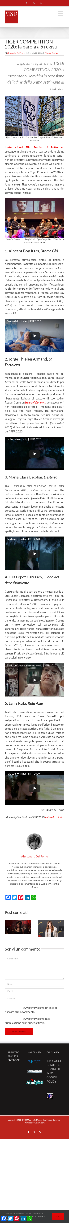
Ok (58, 1216)
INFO (50, 1073)
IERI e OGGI (54, 1061)
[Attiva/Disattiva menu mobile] (61, 13)
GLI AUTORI (54, 1065)
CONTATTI (53, 1069)
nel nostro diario (54, 817)
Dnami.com (40, 1123)
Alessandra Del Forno (16, 53)
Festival (55, 53)
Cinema (48, 53)
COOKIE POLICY (52, 1079)
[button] (7, 928)
